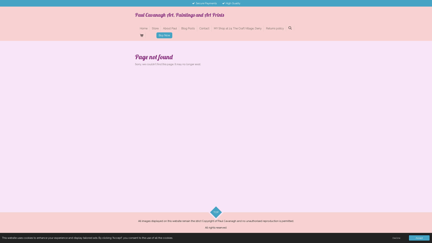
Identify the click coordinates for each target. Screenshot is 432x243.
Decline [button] (396, 238)
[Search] (290, 27)
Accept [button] (419, 238)
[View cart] (142, 35)
